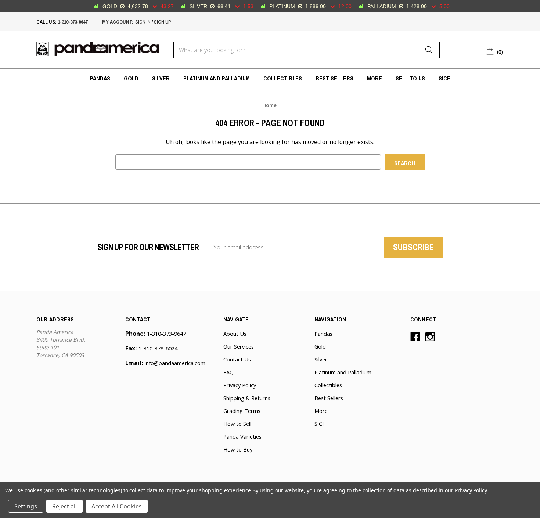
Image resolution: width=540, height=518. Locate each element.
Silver (161, 78)
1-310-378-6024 (157, 348)
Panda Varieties (242, 436)
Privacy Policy (239, 385)
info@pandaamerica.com (175, 363)
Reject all (64, 506)
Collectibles (282, 78)
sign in (143, 21)
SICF (444, 78)
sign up (162, 21)
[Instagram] (430, 337)
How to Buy (237, 449)
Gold (131, 78)
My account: (117, 21)
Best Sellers (334, 78)
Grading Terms (241, 410)
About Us (234, 333)
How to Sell (237, 423)
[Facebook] (415, 337)
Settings (25, 506)
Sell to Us (410, 78)
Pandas (100, 78)
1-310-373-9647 (72, 21)
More (374, 78)
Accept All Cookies (116, 506)
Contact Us (237, 359)
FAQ (228, 372)
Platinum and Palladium (216, 78)
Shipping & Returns (246, 398)
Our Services (238, 346)
